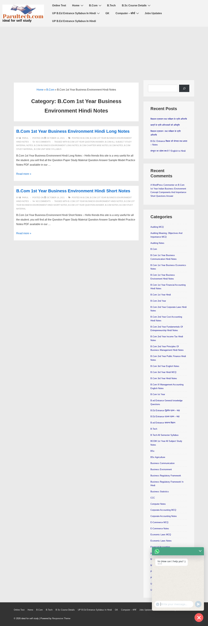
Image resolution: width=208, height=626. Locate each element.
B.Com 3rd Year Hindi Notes (163, 378)
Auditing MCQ (157, 227)
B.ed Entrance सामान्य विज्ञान (162, 422)
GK (107, 13)
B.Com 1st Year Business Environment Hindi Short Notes (73, 190)
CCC (152, 498)
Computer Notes (158, 504)
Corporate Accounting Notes (163, 516)
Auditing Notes (157, 243)
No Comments (43, 142)
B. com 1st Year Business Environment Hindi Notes (95, 201)
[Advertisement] (104, 51)
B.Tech (111, 5)
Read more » (23, 173)
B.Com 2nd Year (158, 301)
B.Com (93, 5)
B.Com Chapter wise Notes (94, 145)
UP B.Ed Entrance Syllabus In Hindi (74, 13)
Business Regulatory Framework (165, 475)
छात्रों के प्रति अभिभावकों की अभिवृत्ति (165, 125)
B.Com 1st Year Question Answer (86, 142)
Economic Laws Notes (161, 541)
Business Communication (162, 463)
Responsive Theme (61, 618)
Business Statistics (159, 491)
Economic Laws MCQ (160, 534)
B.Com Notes (116, 145)
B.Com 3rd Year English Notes (164, 366)
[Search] (184, 88)
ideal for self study (17, 20)
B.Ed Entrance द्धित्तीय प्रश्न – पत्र (165, 410)
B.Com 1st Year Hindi (160, 294)
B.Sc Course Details (134, 5)
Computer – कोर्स (125, 13)
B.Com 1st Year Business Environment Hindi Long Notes (73, 131)
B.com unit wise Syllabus (47, 149)
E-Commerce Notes (159, 528)
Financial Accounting (160, 547)
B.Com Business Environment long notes (56, 145)
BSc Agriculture (157, 457)
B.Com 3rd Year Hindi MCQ (163, 372)
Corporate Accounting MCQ (163, 510)
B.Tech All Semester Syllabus (164, 435)
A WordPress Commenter (162, 185)
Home (75, 5)
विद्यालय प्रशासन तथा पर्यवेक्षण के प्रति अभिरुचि (168, 119)
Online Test (59, 5)
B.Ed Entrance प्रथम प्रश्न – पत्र (165, 416)
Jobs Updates (153, 13)
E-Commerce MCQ (159, 522)
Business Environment (161, 469)
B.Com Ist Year (157, 394)
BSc (152, 451)
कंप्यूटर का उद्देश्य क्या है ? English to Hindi (168, 151)
